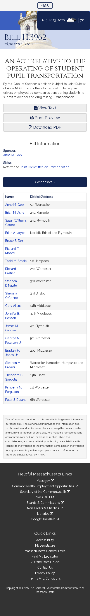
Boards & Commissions (43, 502)
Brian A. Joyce (15, 233)
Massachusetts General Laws (45, 551)
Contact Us (45, 567)
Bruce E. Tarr (14, 240)
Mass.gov (43, 480)
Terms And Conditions (45, 578)
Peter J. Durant (15, 399)
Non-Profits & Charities (43, 508)
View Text (46, 108)
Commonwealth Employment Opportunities (43, 486)
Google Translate (43, 519)
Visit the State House (45, 562)
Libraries (43, 513)
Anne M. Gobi (12, 155)
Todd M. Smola (16, 261)
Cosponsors (44, 182)
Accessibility (45, 540)
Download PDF (46, 127)
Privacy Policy (45, 573)
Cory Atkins (13, 305)
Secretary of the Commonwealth (43, 491)
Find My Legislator (45, 556)
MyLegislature (45, 545)
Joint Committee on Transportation (44, 167)
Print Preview (47, 117)
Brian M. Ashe (14, 212)
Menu (47, 5)
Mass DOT (43, 497)
